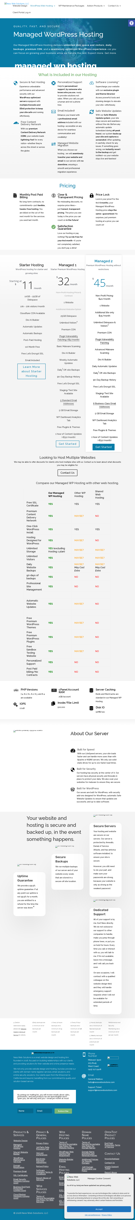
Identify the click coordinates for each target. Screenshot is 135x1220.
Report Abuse (111, 1173)
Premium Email (20, 1171)
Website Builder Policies (66, 1160)
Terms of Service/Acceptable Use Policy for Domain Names (91, 1145)
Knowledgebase (112, 1159)
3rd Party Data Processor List (42, 1148)
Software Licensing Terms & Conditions (44, 1172)
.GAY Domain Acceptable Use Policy (89, 1169)
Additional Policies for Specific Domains (90, 1161)
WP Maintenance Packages (71, 6)
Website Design (20, 6)
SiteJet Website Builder (20, 1153)
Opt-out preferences (92, 1215)
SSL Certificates (20, 1175)
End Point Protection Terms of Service (112, 1145)
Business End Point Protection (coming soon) (21, 1189)
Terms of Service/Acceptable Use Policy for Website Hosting (68, 1145)
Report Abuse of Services (43, 1179)
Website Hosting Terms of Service (19, 1032)
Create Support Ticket (112, 1168)
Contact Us (113, 6)
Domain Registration (18, 1167)
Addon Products (94, 6)
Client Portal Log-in (22, 13)
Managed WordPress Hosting (18, 1146)
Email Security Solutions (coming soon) (21, 1181)
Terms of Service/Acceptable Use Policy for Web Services (45, 1199)
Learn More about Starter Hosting (31, 371)
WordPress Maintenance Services (19, 1160)
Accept (99, 1209)
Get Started (67, 443)
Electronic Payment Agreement (41, 1161)
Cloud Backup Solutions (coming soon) (21, 1196)
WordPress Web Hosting (41, 6)
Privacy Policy (107, 1215)
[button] (131, 23)
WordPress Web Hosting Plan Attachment (66, 1154)
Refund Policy (42, 1166)
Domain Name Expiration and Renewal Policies (89, 1153)
